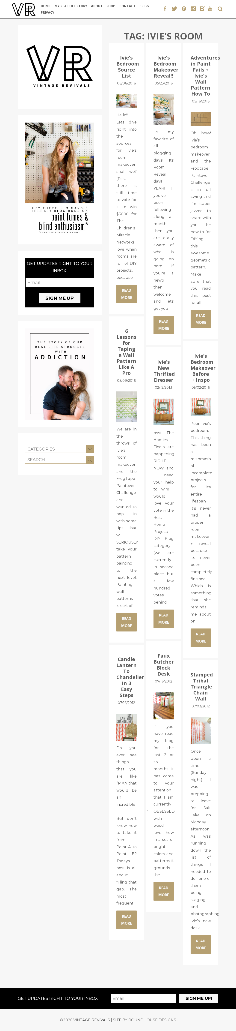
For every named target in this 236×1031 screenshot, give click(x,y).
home (45, 6)
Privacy (47, 12)
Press (144, 6)
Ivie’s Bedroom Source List (127, 66)
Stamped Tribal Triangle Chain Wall (202, 686)
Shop (110, 6)
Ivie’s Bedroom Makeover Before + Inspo (203, 367)
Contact (127, 6)
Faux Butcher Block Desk (163, 664)
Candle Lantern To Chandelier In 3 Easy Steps (130, 677)
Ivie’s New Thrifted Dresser (164, 370)
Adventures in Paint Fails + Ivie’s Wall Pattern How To (205, 75)
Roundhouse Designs (152, 1020)
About (97, 6)
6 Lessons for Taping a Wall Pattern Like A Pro (126, 352)
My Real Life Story (71, 6)
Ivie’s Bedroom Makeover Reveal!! (165, 66)
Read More (126, 294)
